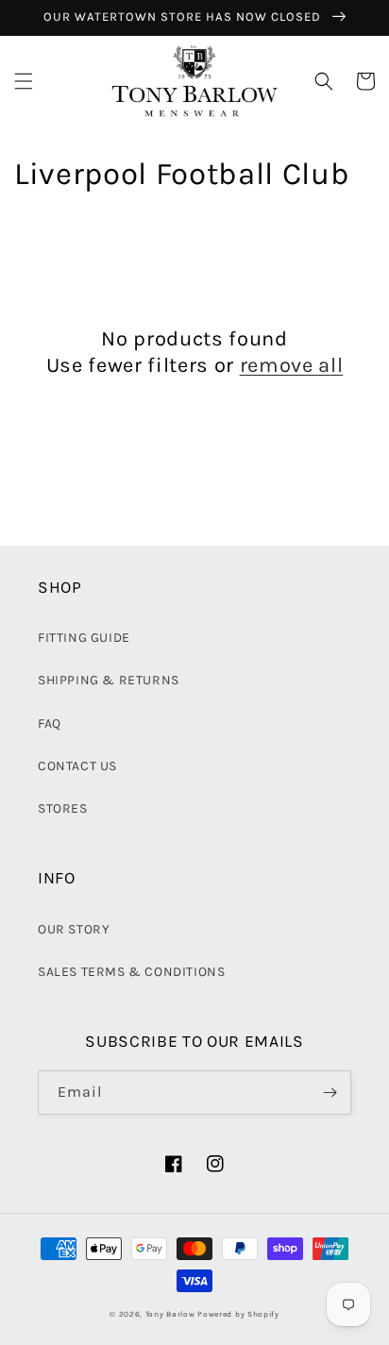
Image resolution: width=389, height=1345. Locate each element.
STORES (63, 808)
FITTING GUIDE (84, 638)
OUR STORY (74, 929)
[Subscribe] (329, 1092)
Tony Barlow (170, 1314)
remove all (292, 365)
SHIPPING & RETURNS (108, 680)
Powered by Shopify (238, 1314)
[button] (23, 81)
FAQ (49, 723)
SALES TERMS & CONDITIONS (131, 972)
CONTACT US (77, 766)
